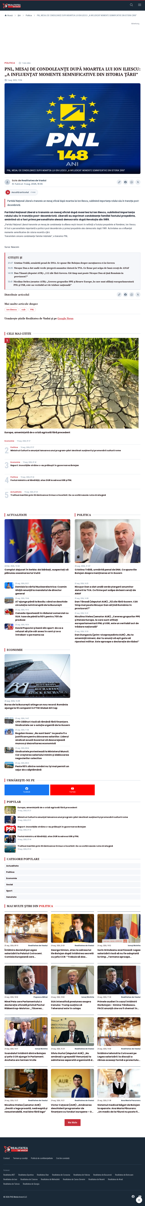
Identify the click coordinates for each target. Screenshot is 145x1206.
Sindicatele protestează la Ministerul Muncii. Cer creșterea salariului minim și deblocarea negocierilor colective (42, 755)
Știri (19, 15)
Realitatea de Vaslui (34, 180)
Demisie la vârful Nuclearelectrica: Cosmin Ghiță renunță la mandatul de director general (41, 590)
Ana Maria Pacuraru (130, 1100)
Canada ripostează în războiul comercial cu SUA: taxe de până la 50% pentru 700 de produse (42, 616)
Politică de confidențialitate (42, 1158)
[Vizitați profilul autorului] (7, 182)
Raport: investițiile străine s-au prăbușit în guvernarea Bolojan (44, 465)
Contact (6, 1158)
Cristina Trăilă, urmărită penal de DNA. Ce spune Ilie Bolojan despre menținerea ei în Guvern (64, 262)
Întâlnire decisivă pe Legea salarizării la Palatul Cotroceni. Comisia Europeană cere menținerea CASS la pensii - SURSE (25, 955)
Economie (9, 441)
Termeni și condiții (20, 1158)
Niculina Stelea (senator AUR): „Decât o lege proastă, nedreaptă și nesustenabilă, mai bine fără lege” (26, 1108)
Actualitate (16, 492)
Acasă (10, 15)
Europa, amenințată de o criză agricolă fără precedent (37, 432)
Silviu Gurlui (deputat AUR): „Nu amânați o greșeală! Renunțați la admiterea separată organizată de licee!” (72, 1058)
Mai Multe (72, 1122)
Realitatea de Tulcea (11, 1184)
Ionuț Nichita (134, 945)
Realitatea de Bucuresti (102, 1175)
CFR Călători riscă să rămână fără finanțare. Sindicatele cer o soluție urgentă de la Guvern (42, 723)
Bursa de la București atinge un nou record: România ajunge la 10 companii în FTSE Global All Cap (36, 706)
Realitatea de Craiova (29, 1179)
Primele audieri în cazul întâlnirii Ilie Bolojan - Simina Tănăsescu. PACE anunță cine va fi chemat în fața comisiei (117, 1006)
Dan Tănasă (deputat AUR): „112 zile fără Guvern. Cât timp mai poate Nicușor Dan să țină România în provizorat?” (68, 274)
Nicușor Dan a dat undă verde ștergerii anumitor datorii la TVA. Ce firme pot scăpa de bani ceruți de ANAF (71, 267)
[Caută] (131, 5)
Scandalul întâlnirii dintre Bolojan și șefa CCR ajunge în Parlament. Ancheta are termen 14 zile (25, 1057)
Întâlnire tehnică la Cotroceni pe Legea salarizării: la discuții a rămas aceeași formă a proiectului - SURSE (118, 1058)
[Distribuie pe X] (137, 182)
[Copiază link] (119, 182)
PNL (32, 309)
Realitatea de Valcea (81, 1175)
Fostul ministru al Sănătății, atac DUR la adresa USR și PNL (41, 480)
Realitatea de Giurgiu (31, 1184)
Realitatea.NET (9, 1175)
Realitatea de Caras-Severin (74, 1179)
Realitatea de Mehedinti (50, 1179)
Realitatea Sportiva (26, 1175)
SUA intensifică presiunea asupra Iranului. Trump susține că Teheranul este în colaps (71, 1005)
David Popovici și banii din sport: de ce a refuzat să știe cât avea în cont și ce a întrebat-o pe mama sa (39, 631)
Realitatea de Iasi (10, 1179)
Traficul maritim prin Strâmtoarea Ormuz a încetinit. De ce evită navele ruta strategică (58, 495)
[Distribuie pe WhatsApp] (131, 182)
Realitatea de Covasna (61, 1175)
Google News (65, 318)
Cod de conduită (62, 1158)
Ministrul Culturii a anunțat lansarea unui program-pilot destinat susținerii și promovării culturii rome (65, 450)
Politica (29, 15)
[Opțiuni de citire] (139, 1200)
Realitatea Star (43, 1175)
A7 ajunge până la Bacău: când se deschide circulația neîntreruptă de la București (41, 603)
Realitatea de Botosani (124, 1175)
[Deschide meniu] (140, 5)
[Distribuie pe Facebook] (125, 182)
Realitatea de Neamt (97, 1179)
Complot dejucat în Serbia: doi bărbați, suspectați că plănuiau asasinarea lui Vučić (37, 571)
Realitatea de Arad (115, 1179)
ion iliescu (11, 309)
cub (23, 309)
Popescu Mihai (41, 997)
